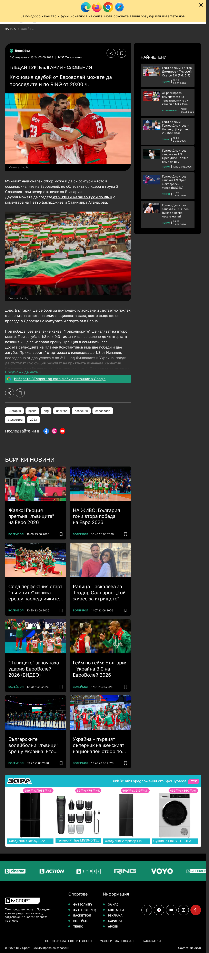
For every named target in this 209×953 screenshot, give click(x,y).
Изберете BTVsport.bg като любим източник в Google (60, 379)
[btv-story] (74, 871)
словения (81, 411)
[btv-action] (37, 871)
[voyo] (148, 871)
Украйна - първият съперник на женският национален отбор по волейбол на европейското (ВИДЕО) (99, 745)
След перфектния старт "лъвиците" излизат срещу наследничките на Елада (35, 593)
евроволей (102, 411)
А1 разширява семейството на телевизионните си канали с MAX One (175, 98)
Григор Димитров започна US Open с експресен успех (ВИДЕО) (174, 182)
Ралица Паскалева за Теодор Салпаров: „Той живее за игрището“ (99, 593)
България (14, 411)
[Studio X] (195, 948)
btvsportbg (15, 419)
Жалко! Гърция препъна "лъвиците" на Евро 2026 (31, 516)
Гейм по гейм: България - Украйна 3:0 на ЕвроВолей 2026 (100, 669)
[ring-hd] (111, 871)
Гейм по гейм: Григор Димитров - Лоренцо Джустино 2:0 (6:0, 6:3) (175, 127)
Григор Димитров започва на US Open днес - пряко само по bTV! (175, 156)
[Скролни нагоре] (195, 910)
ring (46, 411)
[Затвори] (201, 4)
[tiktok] (159, 910)
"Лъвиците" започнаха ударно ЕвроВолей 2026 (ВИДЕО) (33, 669)
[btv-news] (184, 871)
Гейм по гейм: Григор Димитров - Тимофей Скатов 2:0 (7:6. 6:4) (177, 71)
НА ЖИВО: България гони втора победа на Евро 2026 (96, 516)
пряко (32, 411)
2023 (33, 419)
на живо (61, 411)
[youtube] (171, 910)
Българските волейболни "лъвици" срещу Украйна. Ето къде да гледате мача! (33, 745)
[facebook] (146, 910)
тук (194, 781)
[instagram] (183, 910)
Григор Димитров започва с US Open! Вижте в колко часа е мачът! (175, 210)
